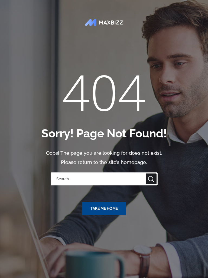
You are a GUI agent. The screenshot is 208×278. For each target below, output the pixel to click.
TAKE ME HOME (104, 208)
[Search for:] (104, 178)
